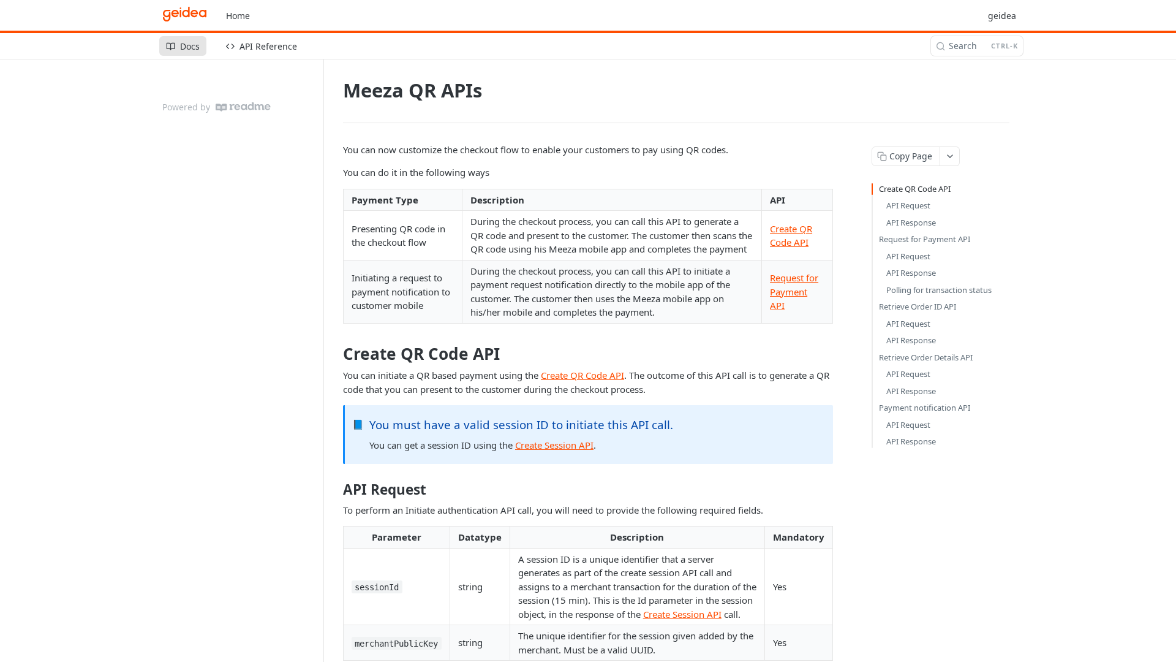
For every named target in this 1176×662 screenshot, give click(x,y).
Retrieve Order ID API (917, 306)
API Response (911, 222)
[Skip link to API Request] (335, 489)
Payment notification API (924, 407)
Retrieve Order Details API (926, 357)
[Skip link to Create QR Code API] (335, 353)
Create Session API (554, 445)
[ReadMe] (243, 107)
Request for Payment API (794, 291)
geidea (1002, 15)
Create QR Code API (582, 375)
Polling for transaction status (939, 289)
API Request (908, 205)
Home (238, 15)
